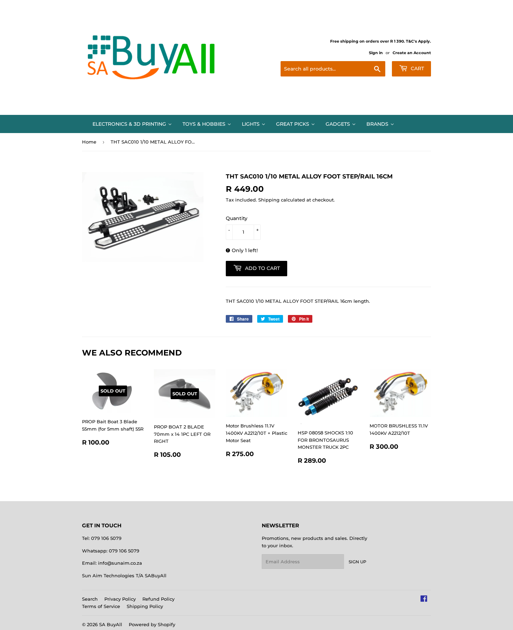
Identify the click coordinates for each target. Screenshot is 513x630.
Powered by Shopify (152, 624)
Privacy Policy (120, 599)
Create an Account (412, 52)
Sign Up (357, 561)
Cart (416, 68)
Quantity (236, 218)
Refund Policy (158, 599)
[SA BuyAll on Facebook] (424, 599)
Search (90, 599)
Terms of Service (101, 606)
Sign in (376, 52)
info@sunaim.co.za (120, 563)
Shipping (269, 200)
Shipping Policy (145, 606)
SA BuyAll (110, 624)
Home (89, 142)
